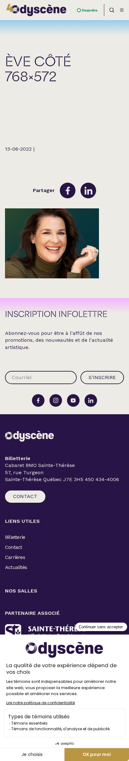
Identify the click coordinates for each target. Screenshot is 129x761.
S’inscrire (102, 377)
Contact (25, 496)
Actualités (16, 567)
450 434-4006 (102, 479)
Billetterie (15, 537)
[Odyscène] (29, 436)
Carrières (15, 557)
